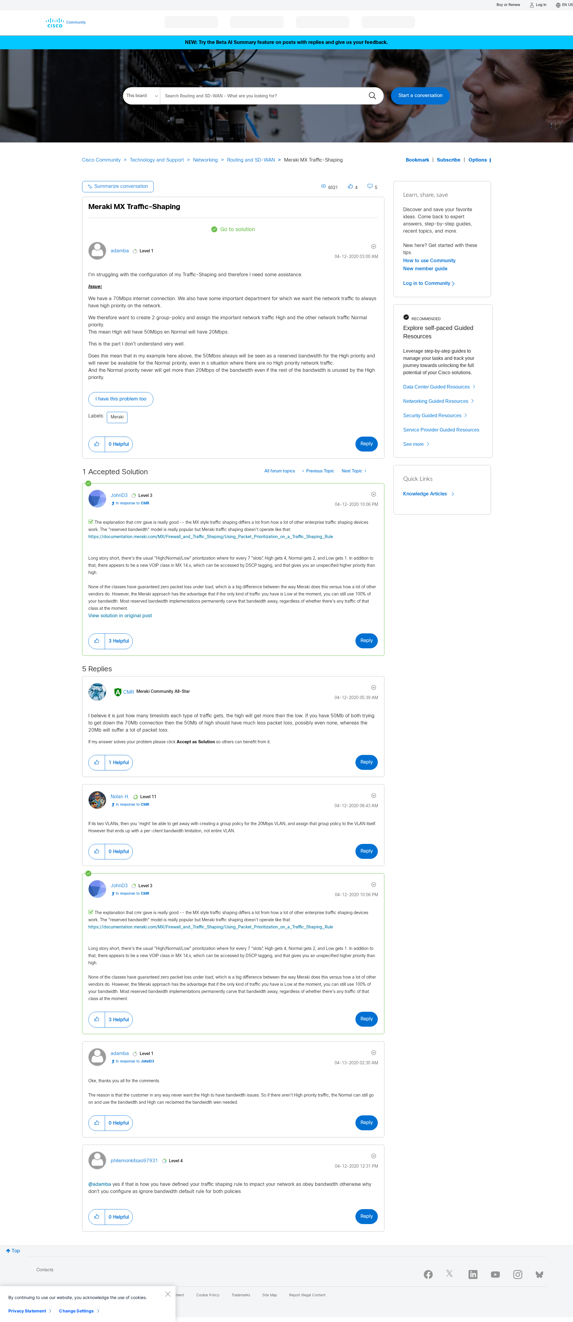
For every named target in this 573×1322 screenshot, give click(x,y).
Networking (205, 160)
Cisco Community (101, 160)
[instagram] (517, 1274)
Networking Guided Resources (435, 401)
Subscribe (448, 160)
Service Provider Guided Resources (441, 429)
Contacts (44, 1270)
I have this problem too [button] (121, 399)
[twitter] (450, 1274)
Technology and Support (157, 160)
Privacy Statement (27, 1310)
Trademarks (241, 1295)
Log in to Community (427, 283)
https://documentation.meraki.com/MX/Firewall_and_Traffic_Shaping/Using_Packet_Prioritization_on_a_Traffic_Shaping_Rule (210, 537)
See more (413, 444)
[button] (97, 444)
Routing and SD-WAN (251, 160)
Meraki (117, 417)
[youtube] (495, 1274)
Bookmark (417, 160)
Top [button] (16, 1251)
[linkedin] (473, 1274)
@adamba (99, 1184)
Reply (367, 444)
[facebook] (428, 1274)
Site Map (269, 1295)
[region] (87, 1304)
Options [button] (478, 160)
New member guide (425, 268)
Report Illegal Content (307, 1295)
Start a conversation (420, 95)
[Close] (168, 1294)
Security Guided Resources (432, 415)
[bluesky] (539, 1273)
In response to (132, 503)
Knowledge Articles (425, 494)
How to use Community (429, 260)
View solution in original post (120, 616)
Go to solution (237, 229)
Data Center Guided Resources (436, 386)
